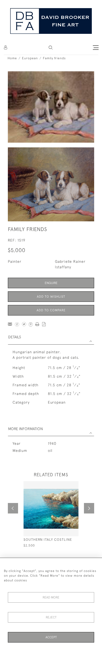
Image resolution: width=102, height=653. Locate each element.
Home (12, 58)
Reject (51, 617)
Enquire (51, 283)
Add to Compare (51, 310)
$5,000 (16, 250)
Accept (51, 637)
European (30, 58)
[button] (50, 48)
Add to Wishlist (51, 296)
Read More (51, 597)
